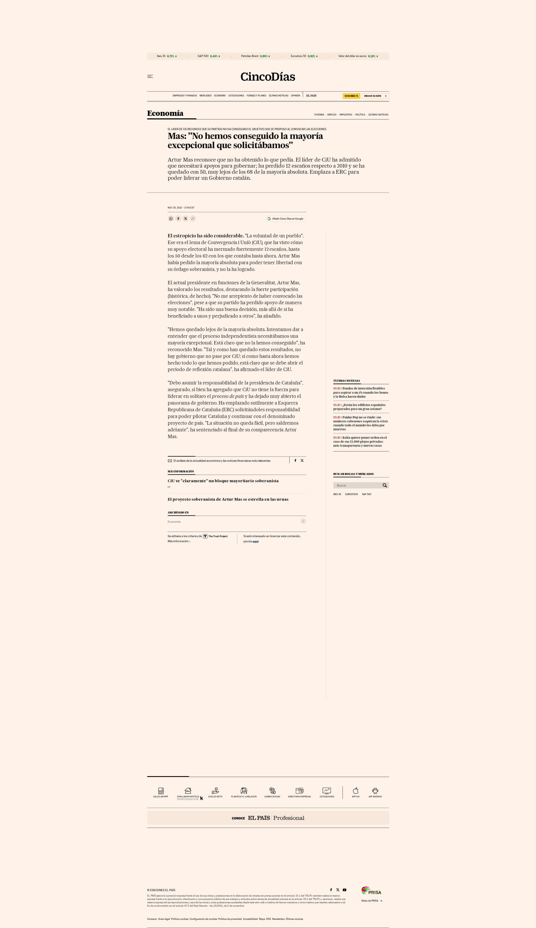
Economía (220, 95)
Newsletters (278, 919)
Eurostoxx (351, 494)
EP (169, 487)
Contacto (152, 919)
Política (360, 114)
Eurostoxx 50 (298, 56)
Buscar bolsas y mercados (353, 474)
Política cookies (179, 919)
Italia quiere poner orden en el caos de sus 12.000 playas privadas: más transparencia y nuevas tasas (360, 441)
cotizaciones (327, 796)
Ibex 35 (161, 56)
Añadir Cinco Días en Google (287, 218)
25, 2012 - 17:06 (181, 207)
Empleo (331, 114)
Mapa (262, 919)
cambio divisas (272, 796)
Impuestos (346, 114)
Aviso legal (164, 919)
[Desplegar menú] (150, 76)
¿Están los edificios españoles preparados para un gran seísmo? (359, 407)
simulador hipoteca (188, 796)
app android (375, 796)
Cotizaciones (236, 95)
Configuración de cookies (203, 919)
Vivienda (319, 114)
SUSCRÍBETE (351, 95)
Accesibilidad (250, 919)
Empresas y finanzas (185, 95)
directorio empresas (299, 796)
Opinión (295, 95)
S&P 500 (203, 56)
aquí (256, 541)
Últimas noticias (278, 95)
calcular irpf (160, 796)
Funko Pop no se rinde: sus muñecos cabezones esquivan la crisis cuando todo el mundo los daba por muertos (360, 423)
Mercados (205, 95)
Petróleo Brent (249, 56)
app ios (355, 796)
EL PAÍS (309, 94)
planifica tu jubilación (244, 796)
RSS (268, 919)
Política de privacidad (230, 919)
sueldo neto (215, 796)
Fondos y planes (256, 95)
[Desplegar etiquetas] (303, 521)
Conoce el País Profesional (268, 818)
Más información (178, 541)
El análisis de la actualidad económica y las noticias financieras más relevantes (222, 460)
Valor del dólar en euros (352, 56)
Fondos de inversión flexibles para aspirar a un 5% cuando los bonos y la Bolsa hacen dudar (360, 392)
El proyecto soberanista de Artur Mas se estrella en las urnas (228, 499)
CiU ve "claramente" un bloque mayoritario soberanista (223, 481)
